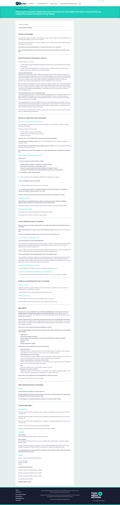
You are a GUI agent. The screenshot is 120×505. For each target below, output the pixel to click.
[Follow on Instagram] (101, 1)
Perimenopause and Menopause (68, 3)
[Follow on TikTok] (103, 1)
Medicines (31, 3)
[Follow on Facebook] (98, 1)
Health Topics (53, 3)
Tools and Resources (42, 3)
